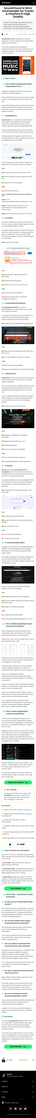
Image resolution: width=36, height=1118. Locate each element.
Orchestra (28, 814)
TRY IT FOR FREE (16, 888)
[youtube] (25, 1109)
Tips (7, 34)
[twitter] (11, 1109)
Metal (7, 816)
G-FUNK (21, 844)
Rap (3, 816)
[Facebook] (16, 1109)
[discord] (20, 1109)
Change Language (11, 1102)
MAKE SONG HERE (16, 1047)
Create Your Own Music (16, 782)
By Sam (10, 1060)
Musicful (4, 731)
